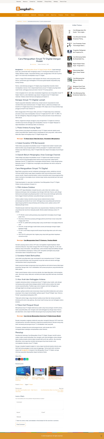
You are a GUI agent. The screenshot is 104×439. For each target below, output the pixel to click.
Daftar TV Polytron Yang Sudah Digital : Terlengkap (38, 378)
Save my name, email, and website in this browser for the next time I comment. (38, 420)
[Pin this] (22, 359)
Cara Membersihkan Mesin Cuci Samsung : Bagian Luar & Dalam (52, 390)
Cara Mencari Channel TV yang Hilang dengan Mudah (55, 378)
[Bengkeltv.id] (24, 8)
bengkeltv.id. (49, 436)
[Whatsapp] (27, 359)
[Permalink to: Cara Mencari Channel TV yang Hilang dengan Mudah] (55, 371)
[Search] (87, 15)
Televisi (21, 384)
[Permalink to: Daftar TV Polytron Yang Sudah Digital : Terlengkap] (39, 371)
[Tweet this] (19, 359)
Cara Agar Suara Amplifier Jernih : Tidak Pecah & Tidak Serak (26, 390)
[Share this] (16, 359)
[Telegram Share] (24, 359)
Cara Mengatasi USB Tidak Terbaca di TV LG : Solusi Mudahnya (22, 379)
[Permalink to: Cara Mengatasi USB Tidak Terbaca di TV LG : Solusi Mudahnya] (22, 371)
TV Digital (30, 384)
